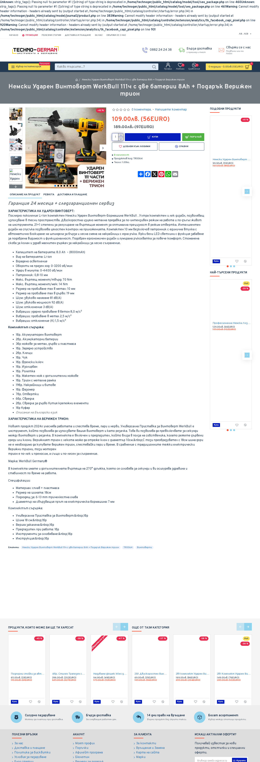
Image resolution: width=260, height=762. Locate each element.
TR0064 (128, 547)
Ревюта (48, 194)
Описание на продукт (25, 194)
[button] (28, 148)
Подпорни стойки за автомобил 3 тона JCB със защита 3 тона (28, 674)
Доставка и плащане (72, 194)
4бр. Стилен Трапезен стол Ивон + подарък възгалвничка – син (69, 674)
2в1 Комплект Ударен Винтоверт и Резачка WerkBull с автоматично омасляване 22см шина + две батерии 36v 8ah (234, 674)
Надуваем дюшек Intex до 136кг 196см (110, 674)
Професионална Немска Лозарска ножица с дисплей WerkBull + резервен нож (232, 323)
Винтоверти (144, 547)
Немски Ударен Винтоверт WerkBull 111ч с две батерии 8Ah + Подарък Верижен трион (70, 547)
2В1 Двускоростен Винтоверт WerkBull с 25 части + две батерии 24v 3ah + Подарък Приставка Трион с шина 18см (151, 674)
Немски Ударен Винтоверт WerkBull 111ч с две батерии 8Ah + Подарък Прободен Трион (232, 159)
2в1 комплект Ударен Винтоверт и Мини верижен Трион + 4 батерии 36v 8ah (193, 674)
